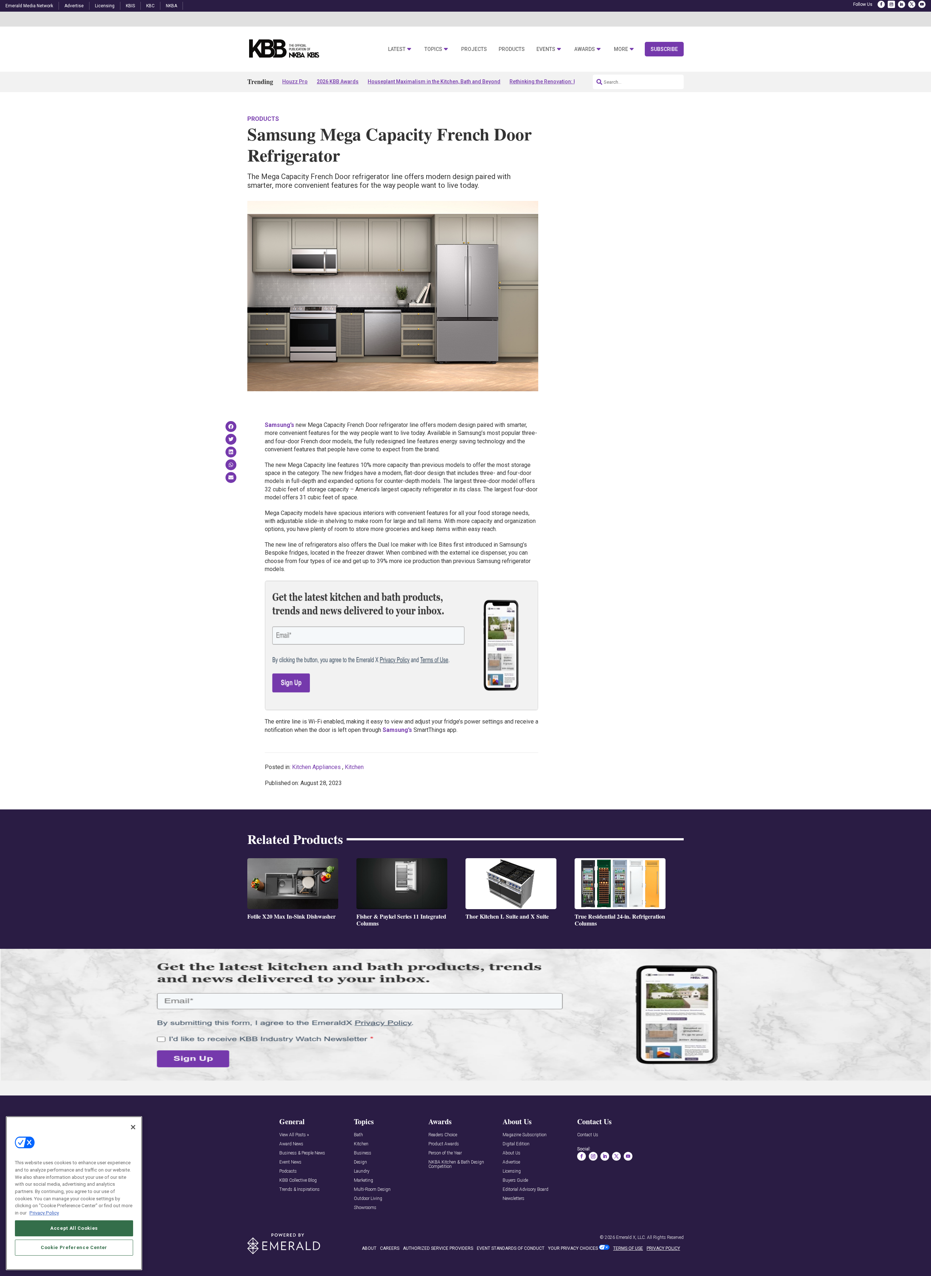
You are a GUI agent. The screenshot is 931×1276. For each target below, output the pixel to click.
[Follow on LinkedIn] (901, 4)
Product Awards (443, 1144)
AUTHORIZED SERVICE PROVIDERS (438, 1248)
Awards (584, 49)
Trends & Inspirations (299, 1189)
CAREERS (389, 1248)
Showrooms (365, 1207)
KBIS (130, 6)
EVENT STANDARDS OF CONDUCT (510, 1248)
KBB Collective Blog (298, 1180)
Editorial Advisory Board (525, 1189)
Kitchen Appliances (316, 767)
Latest (396, 49)
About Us (511, 1153)
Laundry (361, 1171)
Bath (358, 1135)
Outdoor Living (368, 1198)
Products (512, 49)
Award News (291, 1144)
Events (545, 49)
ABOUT (369, 1248)
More (621, 49)
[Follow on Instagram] (891, 4)
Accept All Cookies (74, 1228)
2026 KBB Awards (338, 81)
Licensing (105, 6)
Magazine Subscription (525, 1135)
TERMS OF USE (628, 1248)
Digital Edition (516, 1144)
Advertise (74, 6)
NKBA (171, 6)
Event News (290, 1162)
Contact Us (587, 1135)
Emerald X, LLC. (631, 1237)
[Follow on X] (911, 4)
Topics (433, 49)
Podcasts (288, 1171)
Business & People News (302, 1153)
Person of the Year (445, 1153)
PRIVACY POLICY (663, 1248)
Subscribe (664, 49)
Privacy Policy (44, 1212)
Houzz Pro (295, 81)
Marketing (363, 1180)
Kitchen (354, 767)
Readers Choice (442, 1135)
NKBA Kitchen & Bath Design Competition (456, 1164)
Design (360, 1162)
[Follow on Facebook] (881, 4)
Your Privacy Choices (573, 1248)
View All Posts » (294, 1135)
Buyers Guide (515, 1180)
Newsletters (513, 1198)
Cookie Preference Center (74, 1247)
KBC (150, 6)
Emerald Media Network (29, 6)
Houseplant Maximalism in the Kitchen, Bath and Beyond (434, 81)
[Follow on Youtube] (922, 4)
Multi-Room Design (372, 1189)
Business (362, 1153)
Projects (474, 49)
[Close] (133, 1127)
